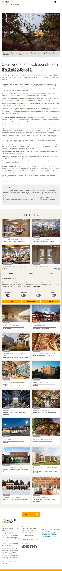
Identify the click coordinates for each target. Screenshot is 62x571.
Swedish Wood (5, 2)
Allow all (50, 301)
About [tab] (51, 273)
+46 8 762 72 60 (30, 534)
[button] (59, 2)
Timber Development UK (48, 533)
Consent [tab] (10, 273)
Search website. (56, 1)
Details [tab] (31, 273)
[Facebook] (31, 547)
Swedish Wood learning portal (50, 534)
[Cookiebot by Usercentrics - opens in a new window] (53, 269)
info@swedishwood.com (28, 535)
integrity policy (25, 286)
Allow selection (31, 301)
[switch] (23, 295)
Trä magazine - (10, 4)
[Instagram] (35, 547)
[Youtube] (28, 547)
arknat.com (8, 202)
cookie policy (36, 286)
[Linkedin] (24, 547)
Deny (11, 301)
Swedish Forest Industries (49, 536)
